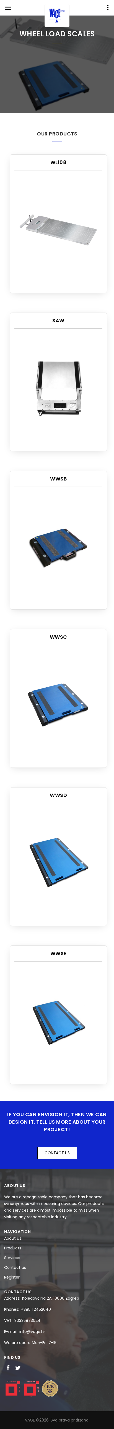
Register (12, 1277)
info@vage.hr (32, 1331)
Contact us (15, 1267)
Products (12, 1248)
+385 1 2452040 (36, 1309)
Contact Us (57, 1153)
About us (12, 1238)
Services (12, 1258)
